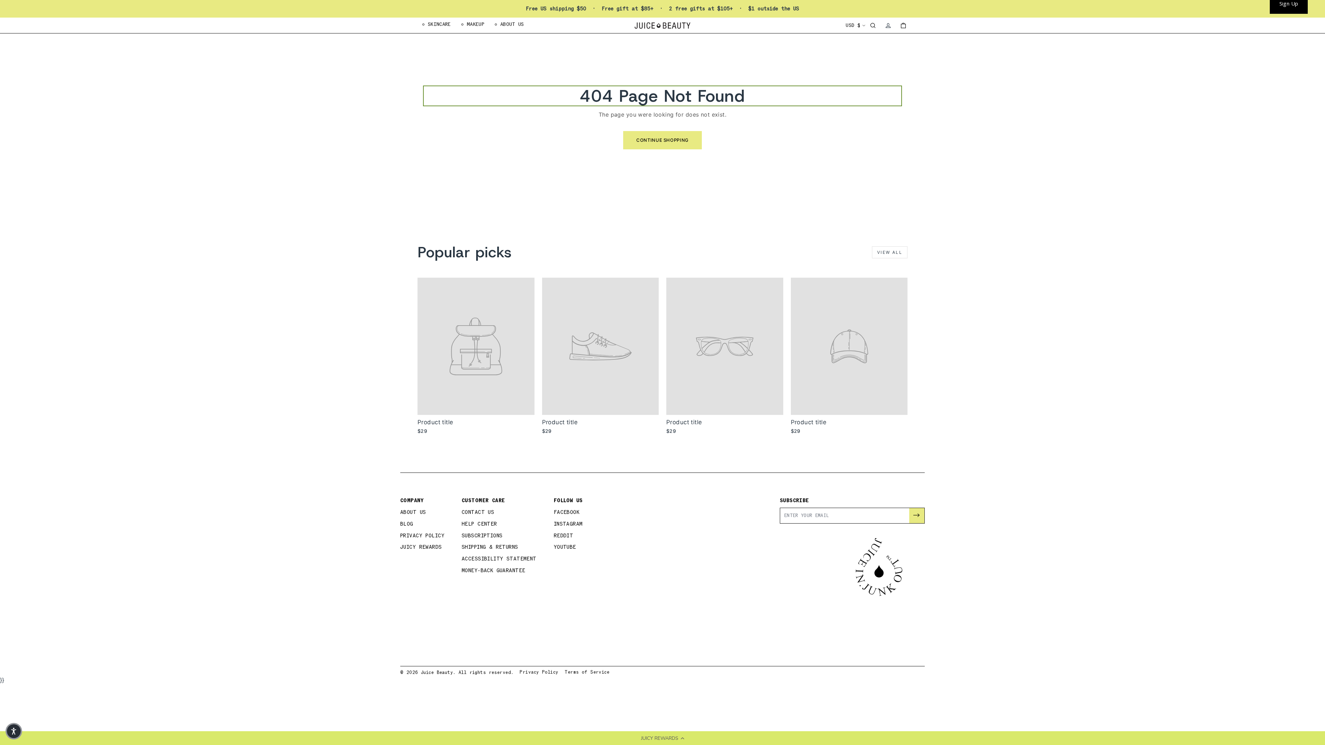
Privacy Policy (422, 536)
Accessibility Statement (499, 559)
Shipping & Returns (490, 547)
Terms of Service (587, 672)
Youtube (565, 547)
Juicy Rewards (421, 547)
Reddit (563, 536)
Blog (406, 524)
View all (889, 252)
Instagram (568, 524)
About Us (413, 512)
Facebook (566, 512)
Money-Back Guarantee (494, 570)
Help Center (479, 524)
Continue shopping (662, 140)
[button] (14, 731)
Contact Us (478, 512)
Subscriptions (482, 536)
